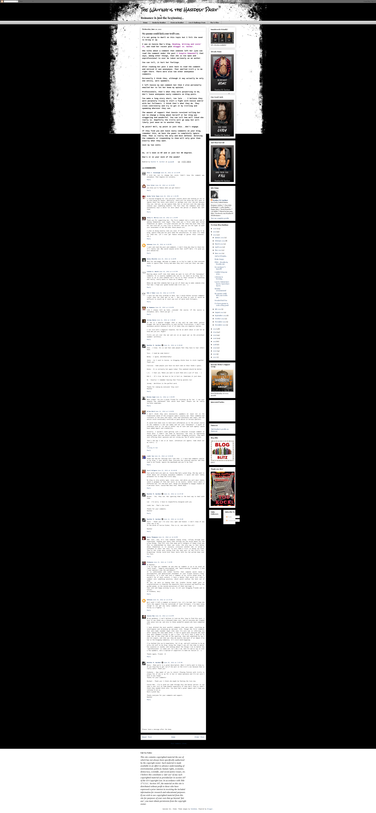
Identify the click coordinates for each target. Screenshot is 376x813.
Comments (231, 520)
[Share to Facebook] (188, 162)
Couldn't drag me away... (221, 273)
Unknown (149, 244)
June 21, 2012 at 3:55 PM (165, 397)
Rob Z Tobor (151, 293)
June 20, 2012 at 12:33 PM (170, 172)
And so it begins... (221, 256)
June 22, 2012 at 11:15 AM (173, 519)
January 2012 (219, 237)
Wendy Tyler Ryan (153, 196)
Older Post (199, 737)
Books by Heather (159, 23)
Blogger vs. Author (183, 47)
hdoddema (194, 809)
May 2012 (218, 250)
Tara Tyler (151, 185)
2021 (215, 354)
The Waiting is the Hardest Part (179, 9)
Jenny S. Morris (153, 217)
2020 (215, 351)
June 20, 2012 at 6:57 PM (165, 293)
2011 (214, 232)
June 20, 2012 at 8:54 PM (164, 307)
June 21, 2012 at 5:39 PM (164, 411)
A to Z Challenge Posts (197, 23)
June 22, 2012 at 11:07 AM (173, 494)
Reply (149, 179)
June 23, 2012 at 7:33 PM (163, 562)
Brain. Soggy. (219, 259)
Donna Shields (152, 259)
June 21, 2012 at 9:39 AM (173, 345)
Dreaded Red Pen (221, 300)
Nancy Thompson (152, 537)
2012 (215, 235)
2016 (215, 338)
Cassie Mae (151, 616)
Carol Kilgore (152, 470)
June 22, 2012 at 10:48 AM (167, 470)
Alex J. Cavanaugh (153, 172)
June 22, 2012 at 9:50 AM (164, 456)
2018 (215, 344)
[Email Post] (178, 162)
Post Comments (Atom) (179, 743)
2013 (214, 329)
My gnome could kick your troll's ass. (221, 295)
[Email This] (183, 162)
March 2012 (219, 244)
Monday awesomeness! (220, 290)
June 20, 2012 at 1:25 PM (168, 217)
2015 (214, 335)
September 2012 (221, 315)
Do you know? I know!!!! (220, 268)
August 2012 (219, 312)
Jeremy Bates (151, 320)
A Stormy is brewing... (219, 278)
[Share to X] (186, 162)
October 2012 (220, 319)
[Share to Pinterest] (190, 162)
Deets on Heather (177, 23)
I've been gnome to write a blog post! (222, 304)
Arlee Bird (151, 411)
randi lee (150, 456)
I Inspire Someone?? (187, 53)
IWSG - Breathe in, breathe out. (221, 263)
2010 (215, 228)
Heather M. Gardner (154, 345)
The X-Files (214, 23)
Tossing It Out (152, 448)
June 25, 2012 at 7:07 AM (173, 662)
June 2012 (218, 253)
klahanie (150, 562)
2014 (215, 332)
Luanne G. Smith (153, 271)
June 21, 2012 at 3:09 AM (166, 320)
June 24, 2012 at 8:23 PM (164, 616)
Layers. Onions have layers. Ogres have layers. (222, 284)
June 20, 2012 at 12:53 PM (164, 185)
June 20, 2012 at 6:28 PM (167, 259)
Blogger (210, 809)
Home (145, 23)
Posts (229, 517)
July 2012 (218, 309)
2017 (214, 341)
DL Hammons (151, 307)
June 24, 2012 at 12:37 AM (162, 600)
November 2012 (220, 322)
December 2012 (220, 325)
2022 (215, 357)
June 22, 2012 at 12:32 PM (168, 537)
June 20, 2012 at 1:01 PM (169, 196)
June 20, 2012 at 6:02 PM (162, 244)
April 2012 (218, 247)
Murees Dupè (151, 397)
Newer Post (147, 737)
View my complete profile (220, 218)
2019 (215, 348)
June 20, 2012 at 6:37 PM (168, 271)
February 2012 (220, 241)
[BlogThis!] (184, 162)
